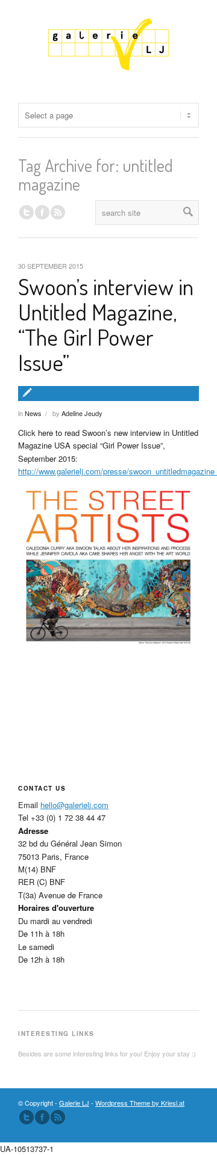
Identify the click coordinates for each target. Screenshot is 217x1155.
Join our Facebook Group (42, 212)
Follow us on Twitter (26, 212)
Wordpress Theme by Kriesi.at (139, 1103)
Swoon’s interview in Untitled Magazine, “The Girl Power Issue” (105, 324)
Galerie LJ (74, 1103)
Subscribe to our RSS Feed (58, 1117)
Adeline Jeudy (81, 413)
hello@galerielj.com (74, 804)
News (33, 413)
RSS (58, 212)
